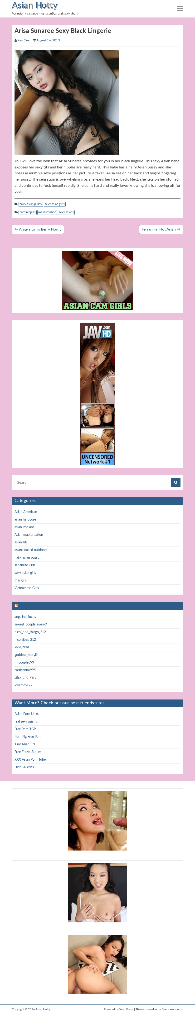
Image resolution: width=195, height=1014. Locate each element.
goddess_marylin (27, 655)
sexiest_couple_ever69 (31, 624)
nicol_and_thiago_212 (30, 632)
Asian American (26, 512)
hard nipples (28, 212)
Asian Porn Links (27, 714)
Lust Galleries (24, 767)
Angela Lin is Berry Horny (38, 229)
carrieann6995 (25, 670)
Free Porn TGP (25, 729)
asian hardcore (25, 519)
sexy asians (66, 212)
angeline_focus (25, 617)
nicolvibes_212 (25, 639)
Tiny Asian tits (25, 744)
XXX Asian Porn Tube (30, 759)
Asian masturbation (29, 535)
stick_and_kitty (25, 677)
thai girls (21, 580)
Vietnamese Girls (27, 588)
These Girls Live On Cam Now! (49, 606)
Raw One (23, 40)
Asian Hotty (35, 5)
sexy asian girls (55, 204)
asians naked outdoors (31, 550)
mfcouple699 (24, 662)
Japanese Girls (25, 565)
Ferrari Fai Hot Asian (161, 229)
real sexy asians (26, 721)
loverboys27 (23, 685)
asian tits (21, 542)
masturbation (47, 212)
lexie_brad (22, 647)
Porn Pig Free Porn (28, 736)
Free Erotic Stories (28, 752)
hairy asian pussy (31, 204)
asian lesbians (24, 527)
